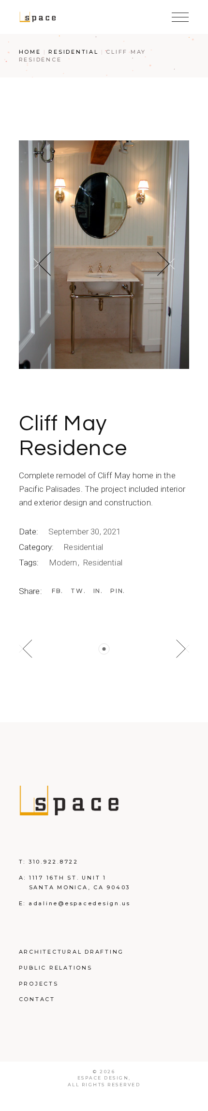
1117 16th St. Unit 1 (67, 877)
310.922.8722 (53, 861)
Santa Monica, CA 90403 (80, 887)
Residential (83, 547)
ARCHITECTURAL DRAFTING (71, 951)
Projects (39, 983)
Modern (64, 562)
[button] (42, 264)
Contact (37, 999)
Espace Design (103, 1078)
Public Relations (55, 967)
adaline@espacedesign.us (80, 903)
